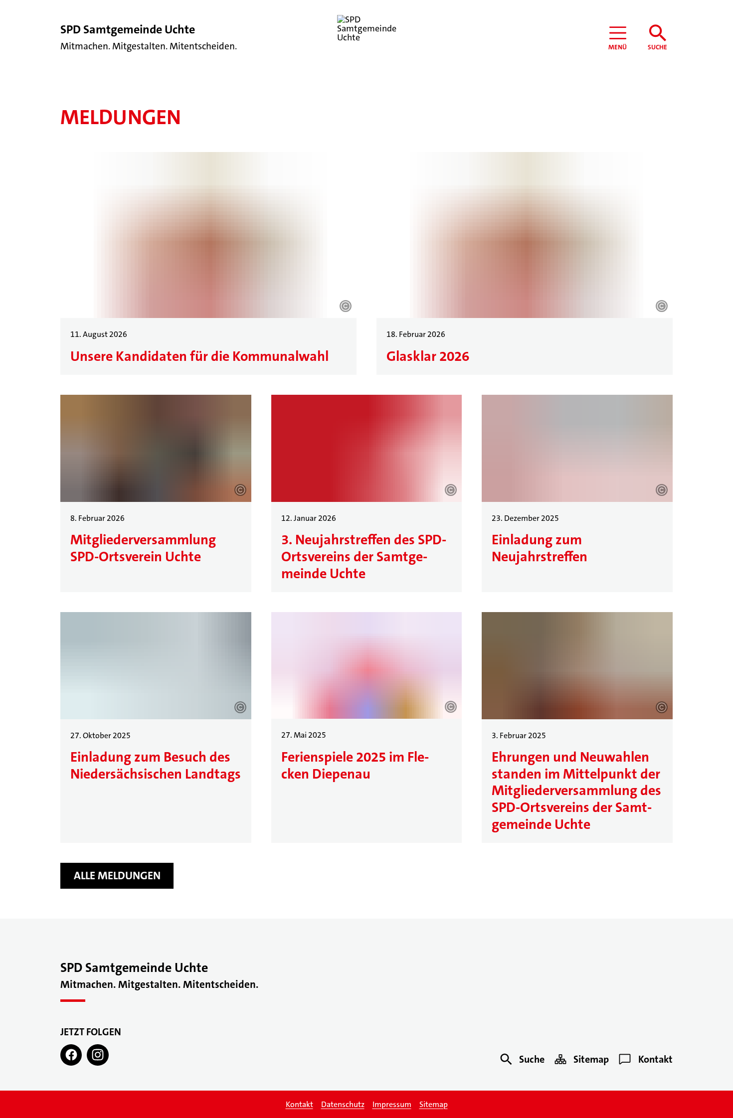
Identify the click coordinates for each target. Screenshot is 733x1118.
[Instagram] (97, 1055)
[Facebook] (71, 1055)
